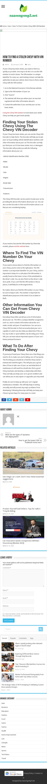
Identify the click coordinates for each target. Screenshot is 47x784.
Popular (13, 638)
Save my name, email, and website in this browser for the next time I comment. (23, 615)
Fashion (4, 715)
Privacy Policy (28, 773)
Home (4, 26)
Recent (4, 638)
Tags (31, 638)
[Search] (41, 629)
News (4, 747)
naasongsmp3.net (28, 781)
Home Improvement (9, 735)
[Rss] (23, 777)
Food (3, 719)
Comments (23, 638)
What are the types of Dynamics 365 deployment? (17, 435)
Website (6, 606)
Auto (9, 26)
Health (4, 731)
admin (7, 64)
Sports (4, 750)
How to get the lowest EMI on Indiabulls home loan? (30, 440)
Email (5, 598)
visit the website (19, 246)
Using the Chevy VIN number (13, 113)
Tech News (5, 754)
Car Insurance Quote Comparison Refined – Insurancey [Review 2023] (21, 542)
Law (3, 739)
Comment (7, 568)
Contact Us (39, 773)
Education (5, 711)
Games (4, 727)
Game (4, 723)
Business (5, 707)
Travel (4, 758)
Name (5, 590)
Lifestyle (4, 743)
